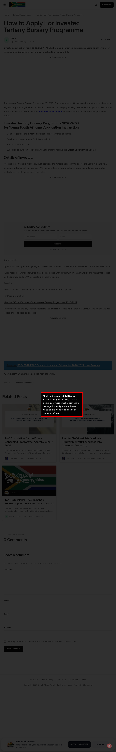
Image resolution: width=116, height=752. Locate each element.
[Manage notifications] (109, 745)
